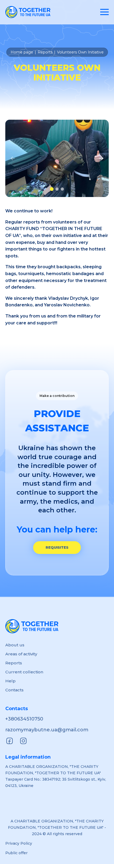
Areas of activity (21, 653)
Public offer (16, 852)
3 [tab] (62, 189)
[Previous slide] (12, 158)
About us (14, 644)
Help (10, 680)
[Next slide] (101, 158)
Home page (22, 52)
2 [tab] (57, 189)
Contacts (14, 689)
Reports (45, 52)
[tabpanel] (57, 158)
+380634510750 (24, 719)
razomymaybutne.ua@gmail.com (46, 730)
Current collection (24, 671)
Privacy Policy (18, 843)
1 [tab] (52, 189)
